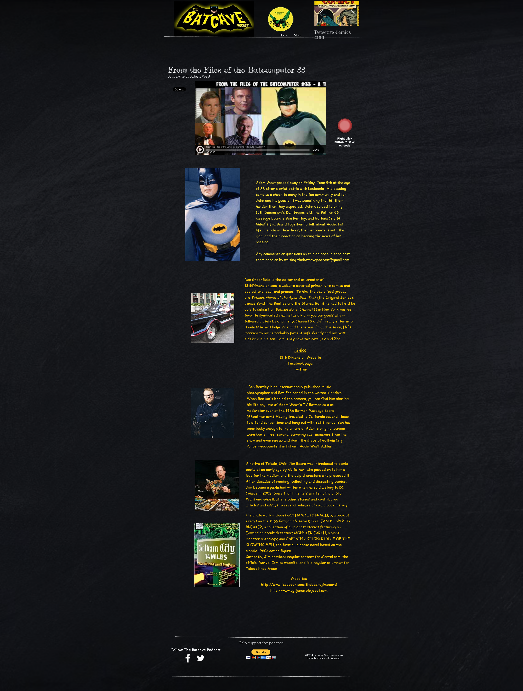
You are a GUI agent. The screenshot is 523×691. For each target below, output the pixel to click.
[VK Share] (350, 107)
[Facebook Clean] (187, 658)
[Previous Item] (321, 13)
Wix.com (335, 658)
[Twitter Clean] (200, 658)
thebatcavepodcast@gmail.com (323, 259)
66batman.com (260, 416)
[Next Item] (353, 13)
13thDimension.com (261, 285)
